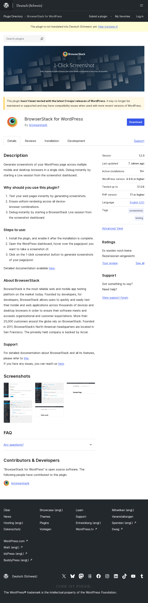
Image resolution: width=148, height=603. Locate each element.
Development (76, 141)
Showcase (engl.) (51, 510)
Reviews (30, 141)
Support (139, 141)
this (26, 358)
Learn (79, 510)
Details (11, 141)
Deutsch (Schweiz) (24, 576)
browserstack (38, 125)
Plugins (44, 523)
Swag (117, 529)
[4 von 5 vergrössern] (59, 411)
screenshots (136, 210)
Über (7, 510)
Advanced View (112, 228)
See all (140, 263)
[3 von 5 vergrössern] (59, 387)
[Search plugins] (41, 38)
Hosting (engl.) (13, 523)
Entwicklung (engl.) (88, 523)
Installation (52, 141)
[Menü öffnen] (142, 5)
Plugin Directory (13, 16)
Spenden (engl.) (124, 523)
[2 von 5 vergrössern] (27, 405)
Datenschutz (12, 529)
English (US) (137, 202)
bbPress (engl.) (15, 553)
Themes (45, 516)
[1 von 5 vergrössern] (27, 387)
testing (139, 218)
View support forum (115, 297)
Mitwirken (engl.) (123, 510)
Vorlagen (45, 529)
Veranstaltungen (122, 516)
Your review (110, 263)
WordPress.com (16, 541)
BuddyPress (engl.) (18, 560)
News (7, 516)
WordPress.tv (86, 529)
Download (135, 122)
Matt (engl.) (13, 547)
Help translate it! (108, 26)
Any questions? (14, 444)
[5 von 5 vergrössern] (90, 387)
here (52, 268)
